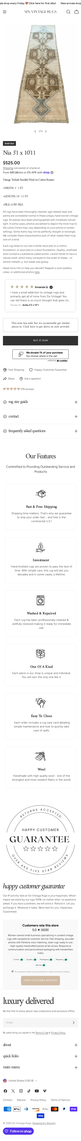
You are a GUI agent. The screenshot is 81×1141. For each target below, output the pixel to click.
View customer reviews (40, 980)
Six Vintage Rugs (21, 1123)
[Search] (68, 12)
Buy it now (40, 340)
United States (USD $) (20, 1080)
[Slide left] (35, 131)
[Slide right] (46, 131)
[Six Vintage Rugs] (40, 12)
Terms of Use (41, 1032)
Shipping (8, 167)
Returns (21, 1099)
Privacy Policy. (58, 1032)
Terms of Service (60, 1099)
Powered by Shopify (44, 1123)
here (37, 272)
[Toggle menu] (4, 12)
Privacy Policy (38, 1099)
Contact (7, 1099)
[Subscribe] (73, 1022)
